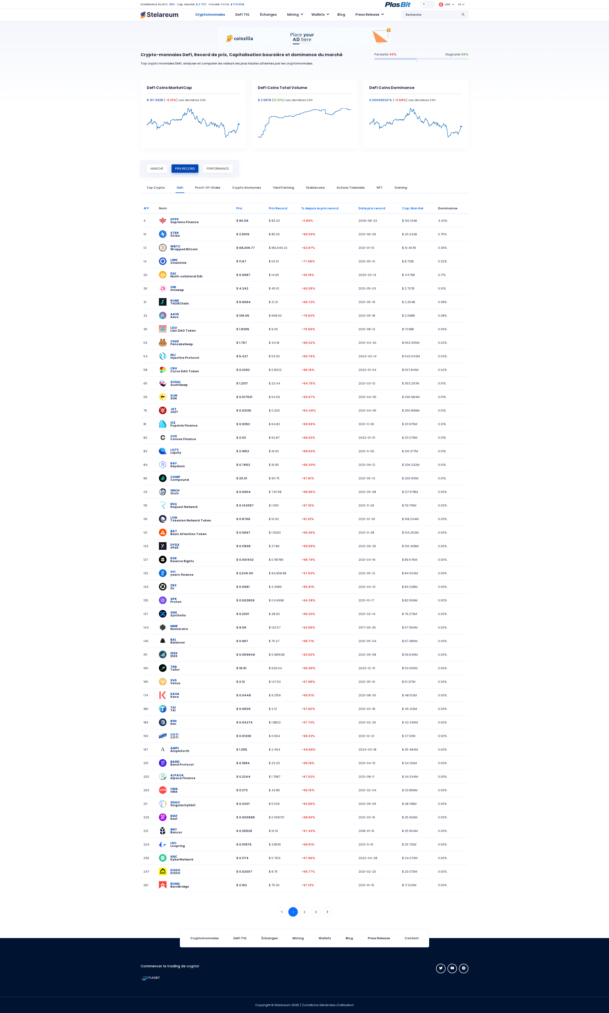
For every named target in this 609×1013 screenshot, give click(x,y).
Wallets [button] (318, 14)
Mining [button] (293, 14)
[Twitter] (441, 968)
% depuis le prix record (320, 208)
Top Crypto (156, 187)
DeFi (180, 187)
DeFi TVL (242, 14)
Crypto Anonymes (246, 187)
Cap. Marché (412, 208)
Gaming (400, 187)
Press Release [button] (367, 14)
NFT (380, 187)
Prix (239, 208)
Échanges (268, 14)
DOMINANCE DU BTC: (155, 4)
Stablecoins (315, 187)
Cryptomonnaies (210, 14)
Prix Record (185, 168)
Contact (412, 938)
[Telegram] (463, 968)
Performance (218, 168)
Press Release (379, 938)
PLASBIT (154, 977)
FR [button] (459, 4)
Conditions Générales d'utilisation (328, 1005)
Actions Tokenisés (351, 187)
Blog (341, 14)
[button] (398, 4)
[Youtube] (452, 968)
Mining (298, 938)
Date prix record (372, 208)
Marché (157, 168)
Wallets (325, 938)
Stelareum (283, 1005)
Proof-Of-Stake (207, 187)
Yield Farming (283, 187)
